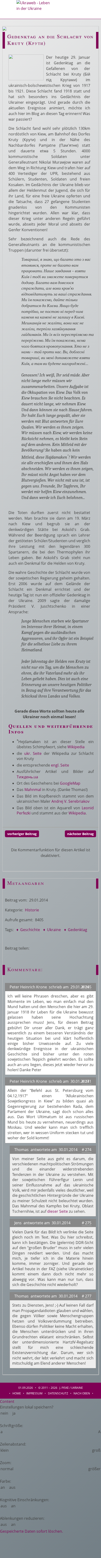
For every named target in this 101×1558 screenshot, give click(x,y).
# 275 (86, 1222)
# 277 (86, 1296)
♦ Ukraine (51, 929)
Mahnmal (32, 789)
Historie (32, 910)
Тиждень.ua (27, 776)
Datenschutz (58, 1393)
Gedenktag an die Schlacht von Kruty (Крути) (50, 39)
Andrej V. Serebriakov (70, 801)
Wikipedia (76, 746)
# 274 (86, 1149)
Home (16, 1393)
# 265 (86, 987)
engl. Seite (60, 765)
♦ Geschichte (28, 929)
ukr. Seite (33, 753)
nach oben (82, 1393)
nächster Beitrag (80, 834)
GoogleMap (70, 783)
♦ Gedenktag (75, 929)
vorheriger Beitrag (22, 834)
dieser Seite (57, 1211)
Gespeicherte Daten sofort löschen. (31, 1531)
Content (7, 1401)
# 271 (86, 1081)
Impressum (34, 1393)
